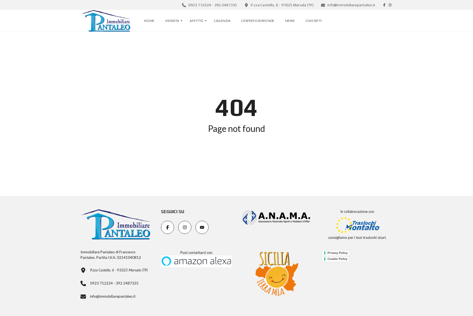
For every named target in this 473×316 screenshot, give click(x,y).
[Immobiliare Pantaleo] (105, 21)
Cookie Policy (337, 259)
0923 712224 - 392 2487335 (212, 5)
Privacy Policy (337, 253)
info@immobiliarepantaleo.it (351, 5)
